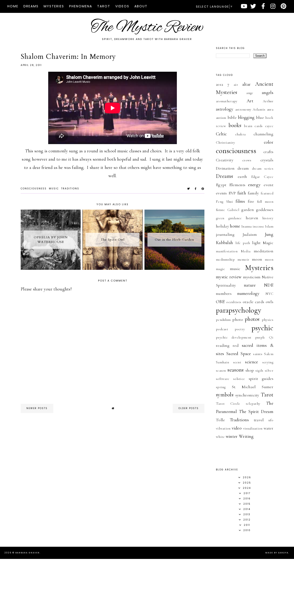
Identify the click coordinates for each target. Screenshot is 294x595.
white (220, 436)
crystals (266, 159)
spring (221, 387)
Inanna (246, 226)
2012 (219, 84)
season (221, 370)
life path (242, 243)
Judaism (250, 234)
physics (267, 319)
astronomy (243, 109)
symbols (224, 394)
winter (232, 436)
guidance (235, 218)
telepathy (253, 403)
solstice (239, 378)
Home (12, 6)
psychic (262, 327)
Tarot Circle (228, 403)
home (235, 226)
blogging (246, 117)
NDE (268, 285)
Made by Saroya (276, 552)
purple (260, 337)
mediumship (225, 259)
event (268, 184)
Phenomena (80, 6)
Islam (269, 226)
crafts (268, 151)
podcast (222, 329)
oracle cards (253, 301)
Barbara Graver (27, 552)
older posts (188, 408)
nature (250, 285)
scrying (267, 362)
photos (252, 319)
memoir (243, 259)
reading (222, 345)
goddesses (264, 209)
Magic (268, 242)
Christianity (225, 142)
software (222, 378)
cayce (269, 126)
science (251, 362)
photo (237, 319)
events (221, 193)
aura (270, 109)
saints (257, 354)
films (240, 201)
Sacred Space (238, 353)
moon (257, 259)
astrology (225, 109)
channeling (263, 134)
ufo (271, 420)
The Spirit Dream (256, 411)
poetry (240, 329)
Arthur (268, 101)
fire (251, 201)
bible (232, 117)
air (236, 84)
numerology (248, 293)
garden (247, 209)
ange (249, 93)
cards (258, 126)
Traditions (70, 188)
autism (221, 117)
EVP (232, 193)
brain (248, 126)
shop (250, 370)
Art (250, 101)
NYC (269, 293)
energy (254, 185)
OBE (220, 302)
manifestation (226, 251)
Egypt (221, 184)
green (220, 218)
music (54, 188)
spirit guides (261, 378)
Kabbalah (224, 242)
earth (242, 176)
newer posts (37, 408)
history (267, 218)
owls (269, 301)
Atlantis (259, 109)
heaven (252, 217)
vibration (223, 428)
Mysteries (54, 6)
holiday (222, 226)
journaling (225, 234)
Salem (268, 354)
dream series (262, 168)
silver (269, 370)
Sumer (267, 386)
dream (243, 168)
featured (267, 193)
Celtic (221, 134)
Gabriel (233, 210)
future (220, 210)
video (237, 428)
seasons (235, 370)
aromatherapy (226, 101)
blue (260, 117)
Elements (237, 184)
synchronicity (247, 395)
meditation (263, 250)
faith (241, 193)
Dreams (31, 6)
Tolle (220, 419)
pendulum (223, 319)
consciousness (34, 188)
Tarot (103, 6)
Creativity (224, 159)
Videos (122, 6)
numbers (224, 293)
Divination (225, 168)
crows (247, 160)
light (256, 242)
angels (267, 92)
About (140, 6)
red (236, 345)
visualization (253, 428)
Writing (246, 436)
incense (258, 226)
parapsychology (238, 310)
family (253, 193)
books (235, 125)
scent (237, 362)
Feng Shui (224, 201)
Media (246, 251)
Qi (271, 337)
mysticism (252, 276)
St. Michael (244, 386)
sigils (259, 370)
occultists (233, 302)
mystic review (228, 277)
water (269, 428)
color (269, 142)
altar (246, 84)
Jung (269, 234)
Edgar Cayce (262, 176)
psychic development (233, 337)
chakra (240, 134)
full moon (265, 201)
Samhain (222, 362)
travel (259, 419)
